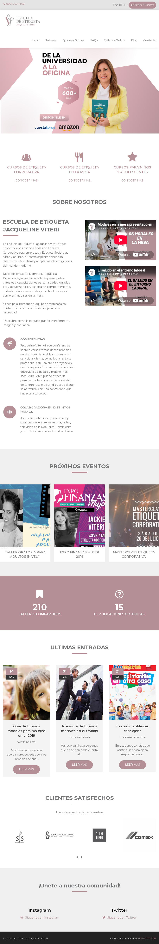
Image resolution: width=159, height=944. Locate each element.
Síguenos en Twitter (121, 917)
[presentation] (77, 856)
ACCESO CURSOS (142, 5)
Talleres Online (114, 40)
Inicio (36, 40)
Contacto (149, 40)
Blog (134, 40)
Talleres (51, 40)
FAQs (94, 40)
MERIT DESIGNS (147, 938)
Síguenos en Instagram (41, 917)
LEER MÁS (26, 769)
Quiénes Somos (73, 40)
